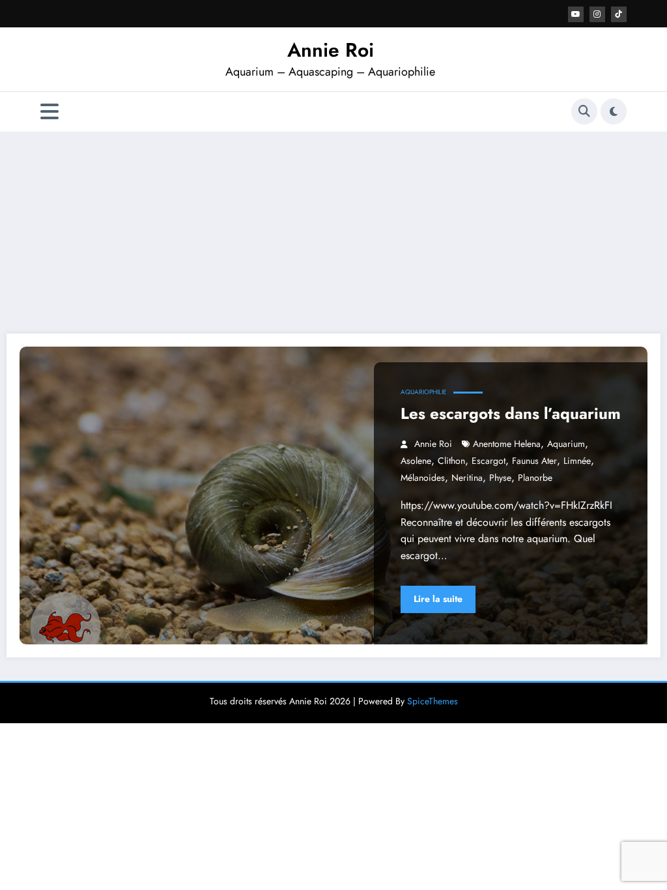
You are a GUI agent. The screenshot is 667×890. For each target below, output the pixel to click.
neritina (467, 477)
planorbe (535, 477)
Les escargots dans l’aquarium (511, 413)
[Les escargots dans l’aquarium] (333, 495)
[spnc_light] (614, 111)
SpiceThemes (432, 701)
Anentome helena (507, 443)
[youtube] (576, 14)
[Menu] (49, 111)
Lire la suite (438, 598)
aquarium (566, 443)
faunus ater (534, 460)
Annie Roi (330, 50)
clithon (451, 460)
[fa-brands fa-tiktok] (619, 14)
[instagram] (597, 14)
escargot (488, 460)
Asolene (416, 460)
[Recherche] (584, 111)
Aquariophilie (424, 392)
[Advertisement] (333, 229)
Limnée (577, 460)
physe (500, 477)
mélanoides (423, 477)
